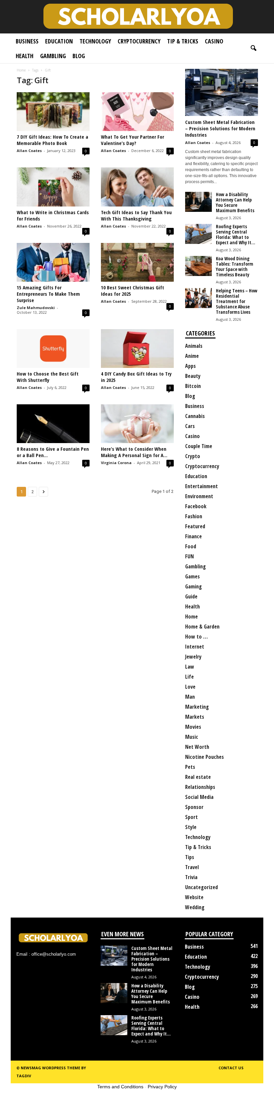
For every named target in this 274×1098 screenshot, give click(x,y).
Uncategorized (201, 887)
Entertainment (201, 486)
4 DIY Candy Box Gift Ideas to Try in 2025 (136, 376)
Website (194, 897)
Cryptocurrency (139, 41)
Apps (190, 366)
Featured (195, 526)
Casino (214, 41)
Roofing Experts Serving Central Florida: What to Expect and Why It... (235, 234)
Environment (199, 496)
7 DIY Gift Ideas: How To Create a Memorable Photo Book (52, 139)
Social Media (199, 797)
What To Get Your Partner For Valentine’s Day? (132, 139)
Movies (193, 726)
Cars (190, 426)
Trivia (191, 877)
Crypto (192, 456)
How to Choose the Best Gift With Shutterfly (48, 376)
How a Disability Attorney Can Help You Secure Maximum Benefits (235, 202)
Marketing (197, 706)
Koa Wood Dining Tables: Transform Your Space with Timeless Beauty (234, 266)
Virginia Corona (116, 462)
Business (27, 41)
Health (24, 56)
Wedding (194, 907)
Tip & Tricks (182, 41)
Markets (194, 716)
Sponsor (194, 807)
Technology (95, 41)
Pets (190, 767)
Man (190, 696)
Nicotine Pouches (204, 757)
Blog (79, 56)
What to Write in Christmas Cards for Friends (53, 215)
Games (192, 576)
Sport (191, 817)
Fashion (193, 516)
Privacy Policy (162, 1086)
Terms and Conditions (120, 1086)
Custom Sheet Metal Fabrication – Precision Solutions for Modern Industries (220, 128)
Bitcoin (193, 386)
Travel (192, 867)
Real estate (198, 777)
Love (190, 686)
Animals (193, 346)
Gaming (193, 586)
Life (189, 676)
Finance (193, 536)
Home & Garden (202, 626)
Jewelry (193, 656)
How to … (196, 636)
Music (191, 736)
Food (190, 546)
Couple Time (198, 446)
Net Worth (197, 746)
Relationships (200, 787)
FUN (189, 556)
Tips (189, 857)
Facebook (196, 506)
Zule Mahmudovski (36, 307)
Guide (191, 596)
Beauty (192, 376)
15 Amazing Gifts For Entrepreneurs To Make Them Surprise (48, 293)
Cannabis (195, 416)
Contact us (231, 1067)
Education (59, 41)
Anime (192, 356)
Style (190, 827)
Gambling (53, 56)
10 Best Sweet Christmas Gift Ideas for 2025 (132, 290)
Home (21, 70)
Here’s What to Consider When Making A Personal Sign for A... (134, 451)
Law (189, 666)
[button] (253, 48)
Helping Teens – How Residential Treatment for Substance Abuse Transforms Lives (236, 301)
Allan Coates (29, 150)
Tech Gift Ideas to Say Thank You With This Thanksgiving (136, 215)
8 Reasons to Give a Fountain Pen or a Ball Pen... (53, 451)
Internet (194, 646)
